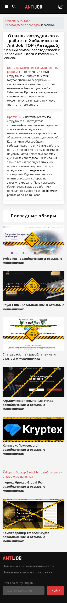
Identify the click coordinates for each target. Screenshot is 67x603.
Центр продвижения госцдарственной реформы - (33, 72)
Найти (56, 590)
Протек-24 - (29, 119)
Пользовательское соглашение (27, 572)
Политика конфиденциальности (28, 566)
